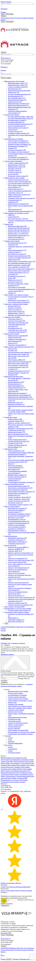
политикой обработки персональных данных (17, 685)
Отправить (4, 682)
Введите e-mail (23, 900)
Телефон (21, 678)
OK (10, 933)
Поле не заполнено (28, 676)
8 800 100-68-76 (6, 58)
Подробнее (4, 933)
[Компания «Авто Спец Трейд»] (18, 37)
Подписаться (5, 905)
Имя (20, 676)
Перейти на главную (7, 654)
